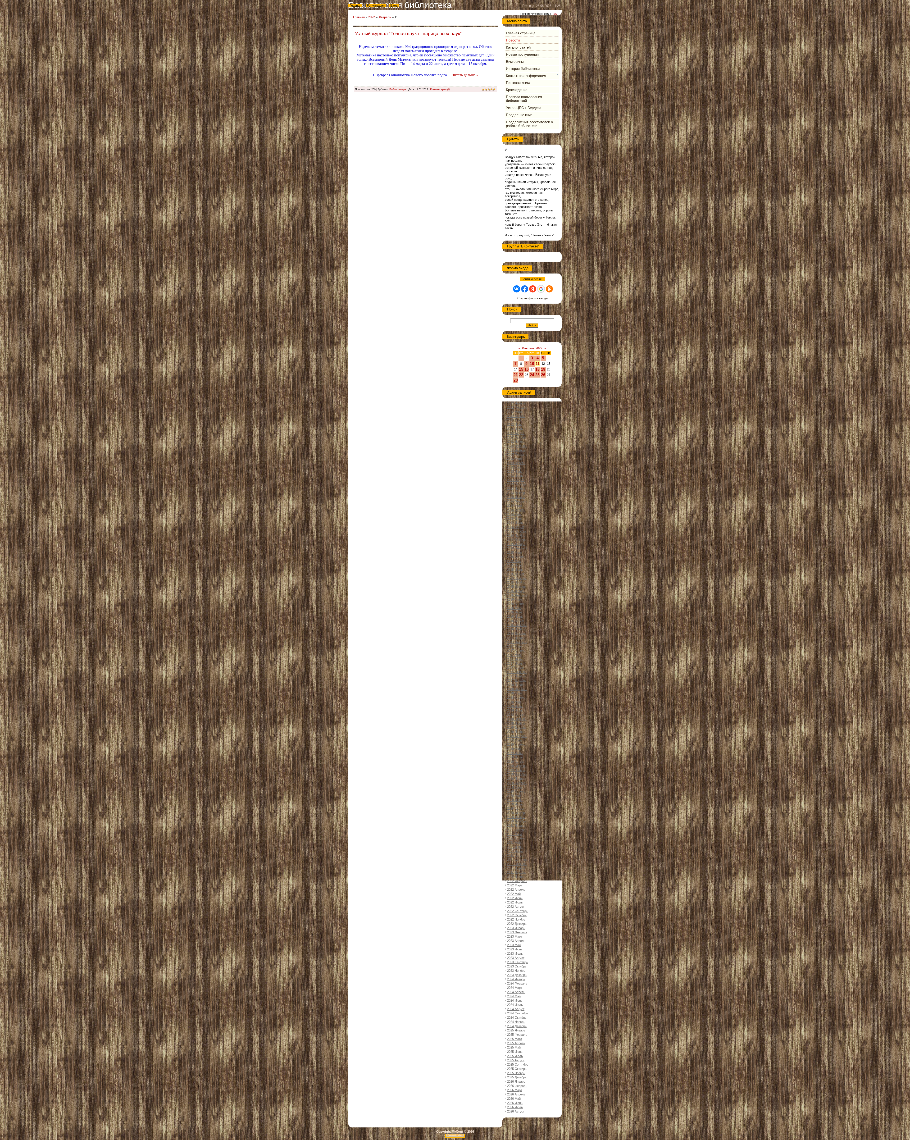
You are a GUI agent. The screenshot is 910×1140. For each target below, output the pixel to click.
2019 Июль (515, 757)
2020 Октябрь (517, 813)
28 (516, 380)
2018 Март (514, 693)
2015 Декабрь (517, 586)
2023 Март (514, 936)
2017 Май (514, 655)
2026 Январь (516, 1081)
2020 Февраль (517, 783)
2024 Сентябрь (517, 1013)
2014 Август (515, 527)
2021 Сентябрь (517, 860)
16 (526, 369)
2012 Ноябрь (516, 441)
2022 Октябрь (517, 915)
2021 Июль (515, 851)
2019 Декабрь (517, 774)
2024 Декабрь (517, 1026)
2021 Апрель (516, 838)
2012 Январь (516, 403)
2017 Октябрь (517, 672)
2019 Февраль (517, 736)
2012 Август (515, 433)
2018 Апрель (516, 697)
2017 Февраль (517, 642)
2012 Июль (515, 429)
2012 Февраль (517, 407)
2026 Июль (515, 1107)
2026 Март (514, 1090)
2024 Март (514, 988)
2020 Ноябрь (516, 817)
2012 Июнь (515, 424)
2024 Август (515, 1009)
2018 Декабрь (517, 727)
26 (543, 375)
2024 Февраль (517, 983)
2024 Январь (516, 979)
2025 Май (514, 1047)
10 (532, 364)
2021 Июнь (515, 847)
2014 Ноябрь (516, 535)
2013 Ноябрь (516, 488)
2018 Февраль (517, 689)
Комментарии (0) (440, 89)
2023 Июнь (515, 949)
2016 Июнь (515, 612)
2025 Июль (515, 1056)
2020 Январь (516, 778)
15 (521, 369)
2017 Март (514, 646)
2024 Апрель (516, 992)
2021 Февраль (517, 830)
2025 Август (515, 1060)
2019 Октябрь (517, 766)
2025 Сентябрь (517, 1064)
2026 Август (515, 1111)
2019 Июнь (515, 753)
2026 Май (514, 1098)
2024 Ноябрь (516, 1022)
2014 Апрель (516, 510)
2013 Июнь (515, 471)
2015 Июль (515, 569)
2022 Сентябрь (517, 911)
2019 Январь (516, 732)
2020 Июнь (515, 800)
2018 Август (515, 714)
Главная (355, 5)
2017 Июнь (515, 659)
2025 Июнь (515, 1051)
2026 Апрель (516, 1094)
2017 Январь (516, 638)
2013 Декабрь (517, 493)
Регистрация (376, 5)
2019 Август (515, 761)
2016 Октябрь (517, 625)
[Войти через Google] (541, 289)
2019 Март (514, 740)
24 (532, 375)
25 (537, 375)
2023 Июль (515, 953)
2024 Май (514, 996)
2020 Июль (515, 804)
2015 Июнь (515, 565)
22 (521, 375)
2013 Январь (516, 450)
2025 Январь (516, 1030)
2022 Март (514, 885)
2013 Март (514, 459)
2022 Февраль (517, 881)
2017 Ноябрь (516, 676)
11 (538, 364)
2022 (371, 17)
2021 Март (514, 834)
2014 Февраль (517, 501)
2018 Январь (516, 685)
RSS (554, 13)
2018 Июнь (515, 706)
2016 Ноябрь (516, 629)
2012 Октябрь (517, 437)
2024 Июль (515, 1005)
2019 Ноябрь (516, 770)
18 (537, 369)
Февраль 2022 (532, 348)
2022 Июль (515, 902)
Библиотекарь (397, 89)
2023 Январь (516, 928)
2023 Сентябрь (517, 962)
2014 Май (514, 514)
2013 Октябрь (517, 484)
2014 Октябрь (517, 531)
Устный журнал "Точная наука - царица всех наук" (408, 33)
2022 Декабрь (517, 924)
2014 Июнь (515, 518)
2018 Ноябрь (516, 723)
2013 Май (514, 467)
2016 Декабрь (517, 633)
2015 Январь (516, 544)
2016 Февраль (517, 595)
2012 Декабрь (517, 446)
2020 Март (514, 787)
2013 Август (515, 480)
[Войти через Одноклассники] (549, 288)
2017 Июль (515, 663)
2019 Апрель (516, 744)
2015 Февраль (517, 548)
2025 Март (514, 1039)
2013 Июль (515, 476)
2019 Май (514, 749)
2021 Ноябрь (516, 868)
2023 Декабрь (517, 975)
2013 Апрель (516, 463)
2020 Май (514, 796)
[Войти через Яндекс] (532, 288)
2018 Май (514, 702)
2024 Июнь (515, 1000)
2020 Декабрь (517, 821)
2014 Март (514, 505)
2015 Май (514, 561)
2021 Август (515, 855)
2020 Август (515, 808)
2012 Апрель (516, 416)
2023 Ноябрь (516, 970)
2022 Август (515, 906)
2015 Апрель (516, 557)
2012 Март (514, 412)
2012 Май (514, 420)
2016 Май (514, 608)
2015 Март (514, 552)
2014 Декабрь (517, 540)
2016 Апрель (516, 604)
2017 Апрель (516, 650)
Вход (394, 5)
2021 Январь (516, 825)
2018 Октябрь (517, 719)
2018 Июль (515, 710)
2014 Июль (515, 522)
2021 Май (514, 842)
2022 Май (514, 894)
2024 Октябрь (517, 1017)
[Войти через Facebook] (524, 288)
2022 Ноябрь (516, 919)
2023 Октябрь (517, 966)
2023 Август (515, 958)
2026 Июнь (515, 1103)
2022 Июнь (515, 898)
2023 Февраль (517, 932)
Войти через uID (533, 279)
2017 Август (515, 668)
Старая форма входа (532, 298)
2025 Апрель (516, 1043)
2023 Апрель (516, 941)
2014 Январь (516, 497)
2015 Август (515, 574)
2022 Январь (516, 877)
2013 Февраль (517, 454)
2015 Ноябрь (516, 582)
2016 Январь (516, 591)
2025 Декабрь (517, 1077)
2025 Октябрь (517, 1069)
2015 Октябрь (517, 578)
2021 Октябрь (517, 864)
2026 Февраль (517, 1086)
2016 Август (515, 621)
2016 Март (514, 599)
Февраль (384, 17)
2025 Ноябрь (516, 1073)
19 (543, 369)
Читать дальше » (465, 75)
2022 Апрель (516, 889)
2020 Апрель (516, 791)
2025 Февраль (517, 1034)
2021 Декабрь (517, 872)
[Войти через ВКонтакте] (516, 288)
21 (516, 375)
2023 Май (514, 945)
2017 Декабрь (517, 680)
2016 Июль (515, 616)
